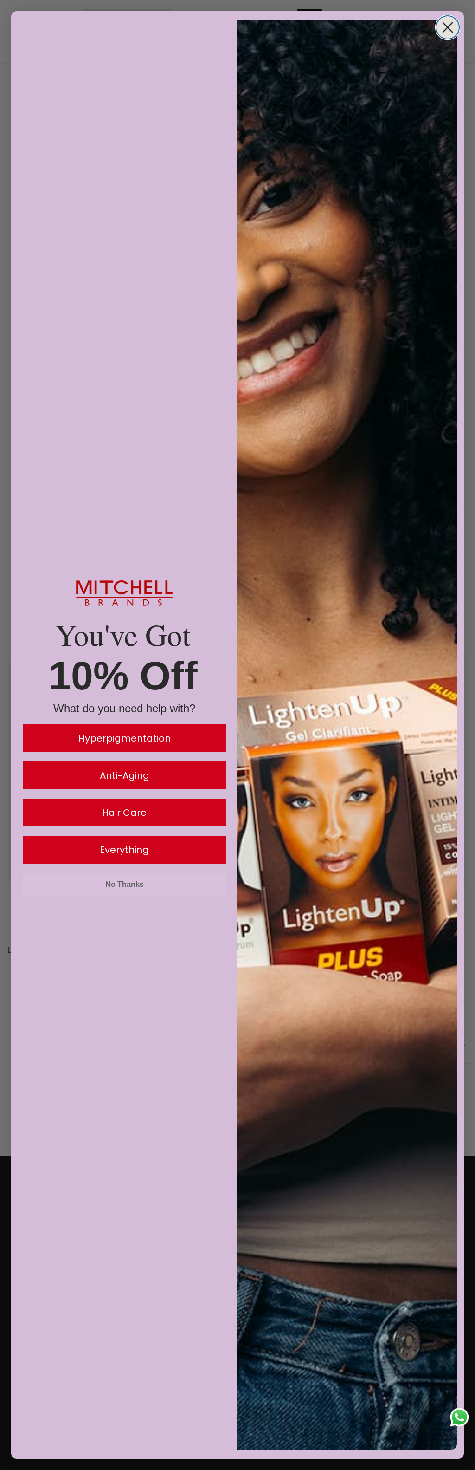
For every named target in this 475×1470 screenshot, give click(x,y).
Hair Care (124, 812)
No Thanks (124, 884)
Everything (124, 849)
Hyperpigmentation (124, 738)
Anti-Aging (124, 775)
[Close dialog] (447, 27)
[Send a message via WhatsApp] (459, 1417)
